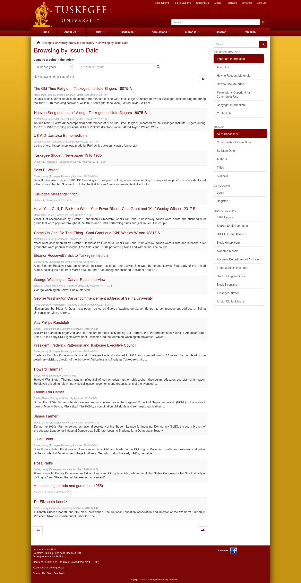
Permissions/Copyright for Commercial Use (233, 94)
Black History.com (228, 242)
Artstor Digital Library (230, 301)
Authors (222, 159)
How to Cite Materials (230, 84)
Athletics (250, 31)
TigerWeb (231, 2)
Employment (162, 2)
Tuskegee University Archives (163, 579)
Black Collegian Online (231, 276)
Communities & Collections (234, 142)
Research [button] (221, 31)
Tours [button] (98, 31)
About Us (223, 67)
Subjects (222, 176)
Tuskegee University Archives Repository (67, 43)
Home (45, 31)
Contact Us (224, 113)
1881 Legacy (225, 217)
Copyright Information (231, 105)
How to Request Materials (233, 75)
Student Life (202, 2)
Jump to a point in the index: (54, 59)
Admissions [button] (160, 31)
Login (220, 192)
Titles (220, 167)
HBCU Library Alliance (231, 234)
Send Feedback (56, 573)
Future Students (182, 2)
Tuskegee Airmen (228, 293)
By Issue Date (226, 150)
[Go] (263, 44)
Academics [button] (127, 31)
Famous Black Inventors (232, 268)
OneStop (247, 2)
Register (222, 201)
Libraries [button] (191, 31)
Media (217, 2)
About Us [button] (70, 31)
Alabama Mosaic (227, 251)
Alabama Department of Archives (238, 259)
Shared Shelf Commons (232, 226)
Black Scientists (227, 284)
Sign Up (261, 2)
